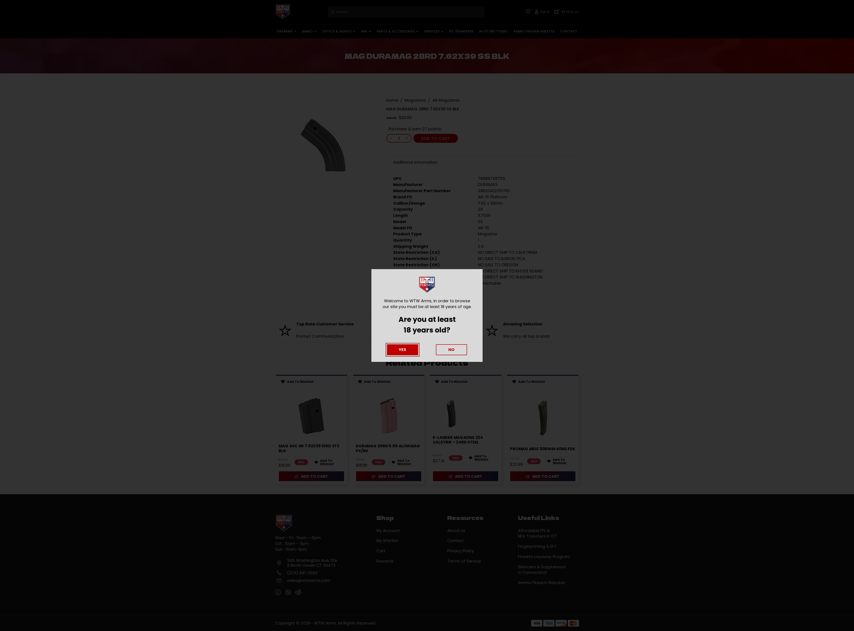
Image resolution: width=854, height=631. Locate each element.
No (451, 349)
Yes (402, 349)
